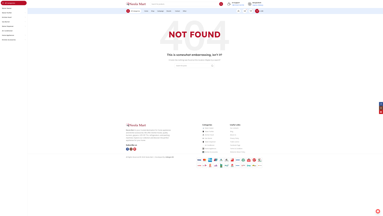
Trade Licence (234, 142)
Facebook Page (235, 145)
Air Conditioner (209, 145)
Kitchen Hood (209, 135)
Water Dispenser (210, 142)
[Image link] (136, 125)
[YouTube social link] (134, 149)
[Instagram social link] (131, 149)
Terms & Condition (236, 149)
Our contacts (234, 128)
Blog (231, 131)
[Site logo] (136, 4)
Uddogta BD (169, 157)
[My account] (238, 11)
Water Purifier (209, 131)
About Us (233, 135)
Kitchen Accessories (211, 152)
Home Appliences (210, 149)
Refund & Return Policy (237, 152)
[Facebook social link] (127, 149)
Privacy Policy (234, 138)
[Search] (221, 4)
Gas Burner (208, 138)
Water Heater (209, 128)
